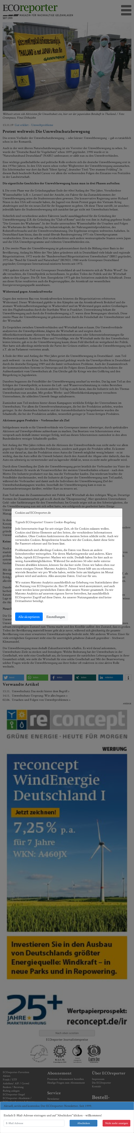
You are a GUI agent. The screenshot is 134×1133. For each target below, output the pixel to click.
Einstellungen (55, 616)
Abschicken (83, 1123)
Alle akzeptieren (29, 616)
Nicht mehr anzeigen (116, 1123)
